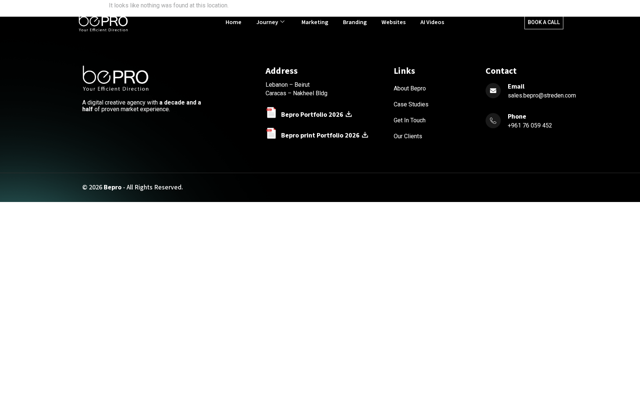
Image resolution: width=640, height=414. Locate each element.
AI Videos (432, 22)
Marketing (314, 22)
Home (233, 22)
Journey (267, 22)
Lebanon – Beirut (288, 84)
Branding (355, 22)
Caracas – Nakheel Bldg (296, 93)
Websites (393, 22)
